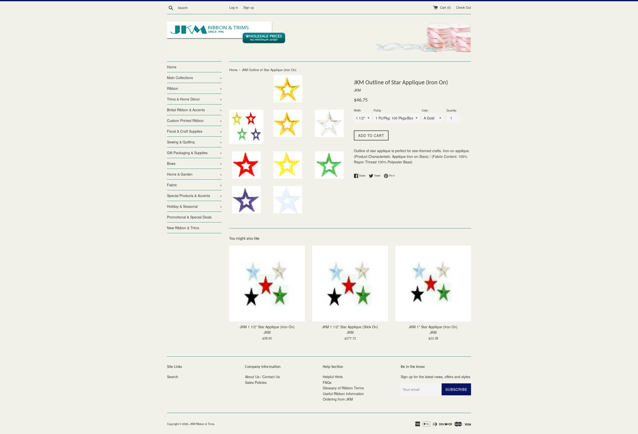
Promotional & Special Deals (189, 217)
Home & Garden (194, 174)
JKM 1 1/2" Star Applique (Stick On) (350, 326)
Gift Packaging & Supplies (194, 152)
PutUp (377, 110)
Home (171, 66)
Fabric (194, 184)
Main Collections (194, 77)
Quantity (451, 110)
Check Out (463, 7)
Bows (194, 163)
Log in (233, 7)
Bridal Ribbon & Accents (194, 109)
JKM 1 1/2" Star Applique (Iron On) (267, 326)
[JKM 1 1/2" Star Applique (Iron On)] (267, 283)
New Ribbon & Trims (183, 227)
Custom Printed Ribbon (194, 120)
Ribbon (194, 88)
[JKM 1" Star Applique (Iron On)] (433, 283)
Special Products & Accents (194, 195)
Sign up (248, 7)
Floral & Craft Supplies (194, 131)
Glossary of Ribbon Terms (343, 387)
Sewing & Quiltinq (194, 141)
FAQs (327, 382)
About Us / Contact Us (262, 376)
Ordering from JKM (338, 399)
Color (425, 110)
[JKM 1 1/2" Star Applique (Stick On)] (350, 283)
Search (172, 376)
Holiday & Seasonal (194, 206)
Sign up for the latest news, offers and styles (435, 376)
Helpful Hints (333, 376)
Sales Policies (256, 382)
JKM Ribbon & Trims (202, 424)
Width (357, 110)
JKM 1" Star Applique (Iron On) (433, 326)
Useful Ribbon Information (343, 393)
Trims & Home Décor (194, 99)
